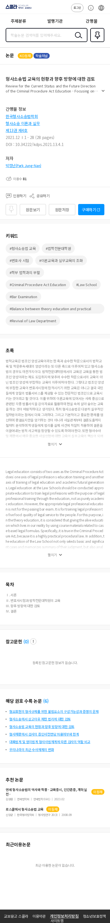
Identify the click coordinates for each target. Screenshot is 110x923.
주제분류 (18, 21)
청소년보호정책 (94, 916)
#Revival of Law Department (33, 320)
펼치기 (52, 444)
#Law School (86, 284)
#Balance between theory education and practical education (50, 310)
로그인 (77, 7)
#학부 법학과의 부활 (25, 272)
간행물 (91, 21)
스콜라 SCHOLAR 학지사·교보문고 (17, 8)
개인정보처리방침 (64, 916)
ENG (101, 10)
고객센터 (89, 10)
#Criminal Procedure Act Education (38, 284)
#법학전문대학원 (58, 248)
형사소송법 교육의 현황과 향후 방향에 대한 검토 (41, 726)
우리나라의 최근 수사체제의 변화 (31, 749)
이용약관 (39, 916)
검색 (77, 39)
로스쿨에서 (24, 809)
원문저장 (62, 209)
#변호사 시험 (19, 260)
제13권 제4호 (17, 130)
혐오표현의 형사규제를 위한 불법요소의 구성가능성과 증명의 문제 (53, 711)
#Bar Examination (23, 296)
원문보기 (33, 209)
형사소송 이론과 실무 (23, 123)
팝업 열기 (33, 641)
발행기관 (55, 21)
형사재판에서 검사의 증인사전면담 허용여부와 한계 (44, 734)
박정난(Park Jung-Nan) (23, 165)
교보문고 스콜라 (16, 916)
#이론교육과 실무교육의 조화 (61, 260)
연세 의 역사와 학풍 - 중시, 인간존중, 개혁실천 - (46, 791)
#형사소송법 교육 (23, 248)
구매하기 (89, 209)
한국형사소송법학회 (22, 116)
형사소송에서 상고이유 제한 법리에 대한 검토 (40, 718)
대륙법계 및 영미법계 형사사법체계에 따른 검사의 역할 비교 (49, 741)
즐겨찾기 (96, 41)
